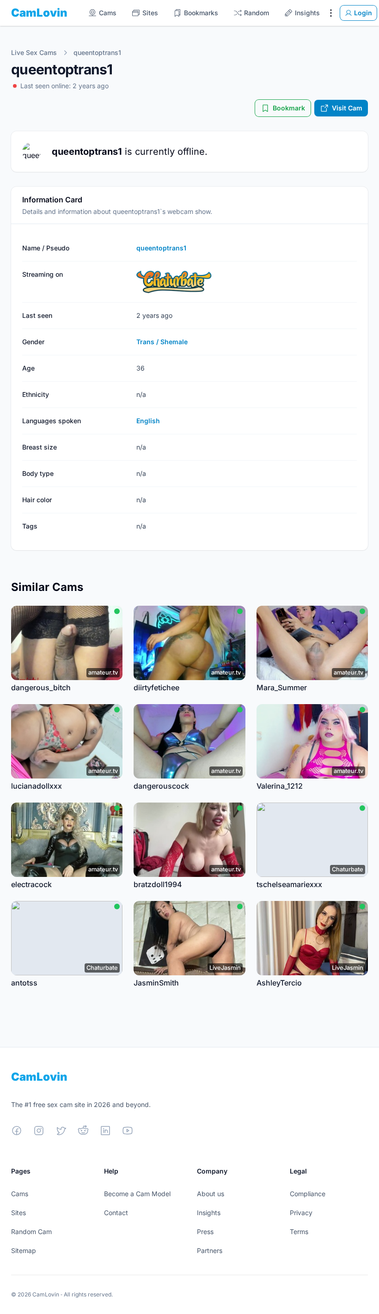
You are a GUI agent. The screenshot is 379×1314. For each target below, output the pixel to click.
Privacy (301, 1213)
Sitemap (23, 1250)
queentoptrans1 (97, 52)
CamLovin (39, 12)
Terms (299, 1231)
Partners (209, 1250)
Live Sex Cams (34, 52)
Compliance (307, 1194)
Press (205, 1231)
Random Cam (31, 1231)
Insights (208, 1213)
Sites (18, 1213)
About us (210, 1194)
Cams (19, 1194)
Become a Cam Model (137, 1194)
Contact (116, 1213)
